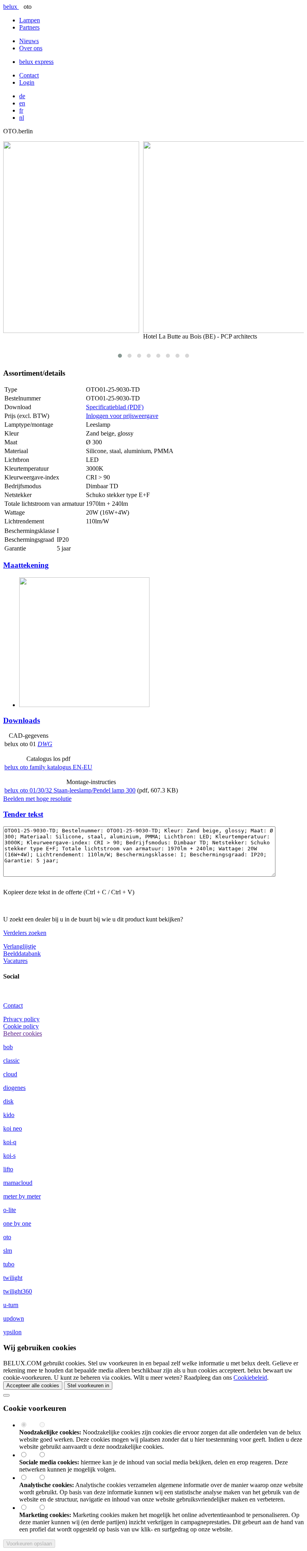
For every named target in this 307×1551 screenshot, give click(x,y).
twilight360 (17, 1291)
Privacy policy (21, 1019)
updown (13, 1318)
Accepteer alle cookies (32, 1386)
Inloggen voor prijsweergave (122, 415)
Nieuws (29, 41)
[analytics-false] (46, 1477)
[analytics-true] (28, 1477)
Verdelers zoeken (24, 932)
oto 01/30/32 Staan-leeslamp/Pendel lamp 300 (70, 790)
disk (8, 1101)
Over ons (30, 48)
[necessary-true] (28, 1425)
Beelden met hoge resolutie (37, 798)
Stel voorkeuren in (88, 1386)
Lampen (29, 20)
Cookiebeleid (250, 1377)
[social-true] (28, 1455)
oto (7, 1237)
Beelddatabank (22, 953)
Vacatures (15, 960)
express (36, 61)
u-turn (10, 1304)
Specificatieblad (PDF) (115, 407)
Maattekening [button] (26, 565)
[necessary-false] (46, 1425)
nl (21, 117)
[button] (120, 356)
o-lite (9, 1209)
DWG (45, 744)
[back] (6, 1395)
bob (8, 1047)
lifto (8, 1169)
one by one (17, 1223)
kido (8, 1114)
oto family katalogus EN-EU (48, 767)
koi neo (12, 1128)
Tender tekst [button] (23, 814)
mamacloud (17, 1182)
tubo (8, 1264)
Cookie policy (21, 1026)
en (22, 103)
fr (21, 110)
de (22, 96)
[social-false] (46, 1455)
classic (11, 1060)
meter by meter (22, 1196)
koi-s (9, 1155)
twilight (12, 1277)
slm (7, 1250)
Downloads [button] (21, 720)
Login (26, 82)
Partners (29, 27)
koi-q (9, 1142)
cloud (10, 1074)
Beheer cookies (22, 1033)
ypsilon (12, 1332)
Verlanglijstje (19, 946)
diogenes (14, 1087)
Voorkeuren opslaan (29, 1544)
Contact (29, 75)
